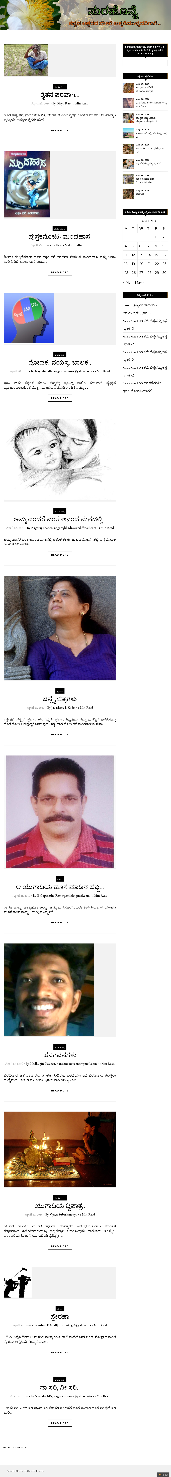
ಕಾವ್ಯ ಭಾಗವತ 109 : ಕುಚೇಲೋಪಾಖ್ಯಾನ (145, 89)
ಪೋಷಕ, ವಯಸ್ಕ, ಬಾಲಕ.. (60, 362)
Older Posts (16, 1447)
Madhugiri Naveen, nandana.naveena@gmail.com (63, 1064)
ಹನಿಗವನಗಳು (60, 1055)
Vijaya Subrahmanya (63, 1215)
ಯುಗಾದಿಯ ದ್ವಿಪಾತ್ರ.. (60, 1206)
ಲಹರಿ (59, 879)
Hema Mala (64, 245)
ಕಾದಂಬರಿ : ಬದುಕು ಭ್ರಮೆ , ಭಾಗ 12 (150, 150)
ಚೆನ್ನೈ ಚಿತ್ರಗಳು (60, 699)
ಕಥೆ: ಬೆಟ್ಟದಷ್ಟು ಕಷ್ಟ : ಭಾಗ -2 (148, 163)
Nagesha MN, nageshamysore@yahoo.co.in (63, 371)
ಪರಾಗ (60, 1309)
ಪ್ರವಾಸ (60, 691)
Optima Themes (35, 1471)
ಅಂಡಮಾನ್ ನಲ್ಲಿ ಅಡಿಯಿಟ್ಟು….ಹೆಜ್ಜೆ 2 (151, 135)
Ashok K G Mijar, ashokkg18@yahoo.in (63, 1325)
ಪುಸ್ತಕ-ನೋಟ (60, 229)
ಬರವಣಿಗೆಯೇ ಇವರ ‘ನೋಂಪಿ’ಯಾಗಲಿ (145, 180)
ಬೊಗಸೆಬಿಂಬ (60, 87)
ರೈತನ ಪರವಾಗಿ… (59, 95)
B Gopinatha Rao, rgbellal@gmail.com (63, 896)
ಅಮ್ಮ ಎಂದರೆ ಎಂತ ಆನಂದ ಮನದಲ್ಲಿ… (60, 519)
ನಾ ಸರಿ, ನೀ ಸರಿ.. (60, 1387)
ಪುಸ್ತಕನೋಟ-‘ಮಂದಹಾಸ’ (59, 237)
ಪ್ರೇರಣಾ (59, 1317)
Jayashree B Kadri (63, 708)
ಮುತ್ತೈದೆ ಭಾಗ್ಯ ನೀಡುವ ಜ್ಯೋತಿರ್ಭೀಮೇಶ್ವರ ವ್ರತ (146, 119)
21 (149, 264)
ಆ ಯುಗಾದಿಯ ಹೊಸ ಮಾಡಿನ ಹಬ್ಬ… (60, 887)
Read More (60, 130)
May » (139, 282)
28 (149, 273)
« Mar (127, 282)
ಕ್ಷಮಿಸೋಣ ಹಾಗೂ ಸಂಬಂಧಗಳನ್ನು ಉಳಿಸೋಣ (151, 104)
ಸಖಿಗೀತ (140, 194)
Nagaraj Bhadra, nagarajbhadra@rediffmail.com (63, 528)
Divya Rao (64, 103)
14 (149, 255)
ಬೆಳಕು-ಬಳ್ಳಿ (60, 355)
